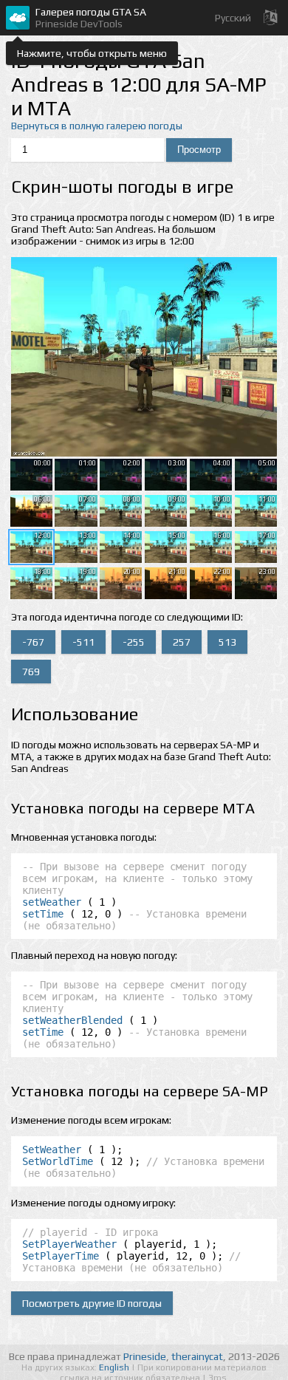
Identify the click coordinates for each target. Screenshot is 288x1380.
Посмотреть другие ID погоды (92, 1303)
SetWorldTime (57, 1161)
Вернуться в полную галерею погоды (96, 125)
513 (227, 642)
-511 (83, 642)
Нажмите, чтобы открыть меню (92, 53)
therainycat (197, 1356)
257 (182, 642)
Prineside (144, 1356)
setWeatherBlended (72, 1020)
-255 (134, 642)
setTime (43, 914)
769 (31, 671)
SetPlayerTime (60, 1256)
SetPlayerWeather (69, 1244)
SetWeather (51, 1149)
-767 (33, 642)
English (115, 1367)
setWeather (51, 902)
